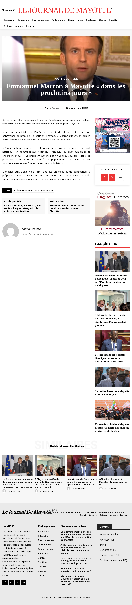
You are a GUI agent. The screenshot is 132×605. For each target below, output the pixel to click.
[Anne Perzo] (10, 231)
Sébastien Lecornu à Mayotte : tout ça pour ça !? (112, 392)
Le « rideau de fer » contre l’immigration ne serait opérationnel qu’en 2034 (110, 358)
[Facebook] (104, 177)
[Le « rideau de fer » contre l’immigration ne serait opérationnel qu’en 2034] (112, 340)
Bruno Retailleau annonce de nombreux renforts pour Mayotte (67, 208)
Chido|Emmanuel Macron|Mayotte (33, 190)
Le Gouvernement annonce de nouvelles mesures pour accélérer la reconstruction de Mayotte (111, 280)
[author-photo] (4, 491)
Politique (61, 79)
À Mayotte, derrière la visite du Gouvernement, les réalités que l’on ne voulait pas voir (111, 320)
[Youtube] (23, 582)
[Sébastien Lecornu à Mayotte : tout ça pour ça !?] (112, 377)
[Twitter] (112, 177)
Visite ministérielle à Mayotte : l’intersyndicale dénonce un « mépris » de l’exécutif (112, 427)
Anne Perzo (52, 107)
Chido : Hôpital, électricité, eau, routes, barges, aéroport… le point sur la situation (22, 208)
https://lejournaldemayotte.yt (37, 234)
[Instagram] (11, 582)
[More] (120, 177)
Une (75, 79)
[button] (9, 10)
